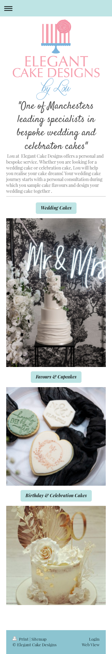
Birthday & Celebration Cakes (56, 495)
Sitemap (39, 639)
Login (94, 639)
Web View (91, 644)
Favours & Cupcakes (56, 377)
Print (24, 639)
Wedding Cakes (56, 208)
